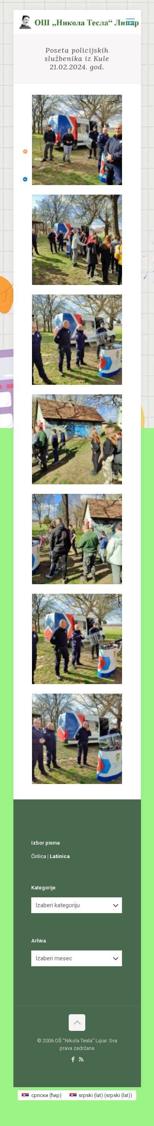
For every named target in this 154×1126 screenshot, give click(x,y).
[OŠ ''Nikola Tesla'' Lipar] (80, 22)
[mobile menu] (130, 22)
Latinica (60, 856)
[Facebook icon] (73, 1059)
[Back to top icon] (77, 1022)
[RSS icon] (81, 1059)
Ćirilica (38, 856)
